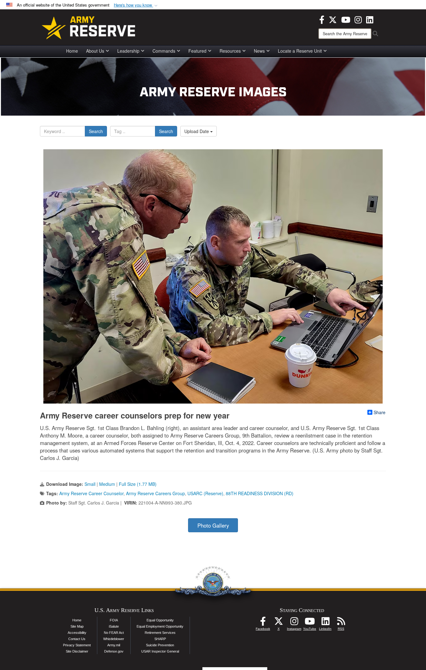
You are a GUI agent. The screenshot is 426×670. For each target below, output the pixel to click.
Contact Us (76, 639)
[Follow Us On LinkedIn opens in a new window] (325, 622)
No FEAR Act (114, 632)
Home (72, 51)
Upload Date (197, 131)
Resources (230, 51)
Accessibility (77, 632)
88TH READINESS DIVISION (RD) (259, 493)
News (259, 51)
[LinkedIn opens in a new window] (369, 19)
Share (379, 412)
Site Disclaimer (77, 651)
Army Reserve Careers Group (155, 493)
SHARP (160, 639)
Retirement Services (160, 632)
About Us (95, 51)
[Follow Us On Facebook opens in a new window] (263, 622)
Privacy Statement (77, 645)
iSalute (114, 626)
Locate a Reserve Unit (300, 51)
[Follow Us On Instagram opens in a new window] (294, 622)
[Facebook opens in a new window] (321, 19)
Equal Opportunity (160, 620)
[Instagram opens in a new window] (358, 19)
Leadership (128, 51)
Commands (163, 51)
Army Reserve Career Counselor (91, 493)
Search (96, 131)
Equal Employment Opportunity (160, 626)
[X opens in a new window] (333, 19)
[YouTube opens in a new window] (345, 19)
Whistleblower (113, 639)
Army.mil (113, 645)
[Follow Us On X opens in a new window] (278, 622)
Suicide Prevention (160, 645)
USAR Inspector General (160, 651)
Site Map (77, 626)
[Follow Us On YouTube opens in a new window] (309, 622)
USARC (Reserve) (205, 493)
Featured (197, 51)
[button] (136, 5)
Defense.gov (113, 651)
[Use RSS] (341, 622)
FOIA (114, 620)
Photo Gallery (213, 525)
